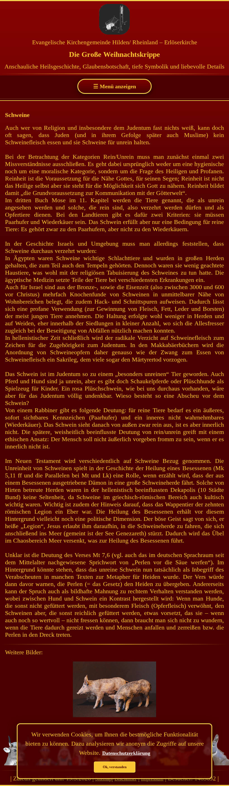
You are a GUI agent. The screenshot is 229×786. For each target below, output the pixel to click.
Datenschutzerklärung (126, 753)
